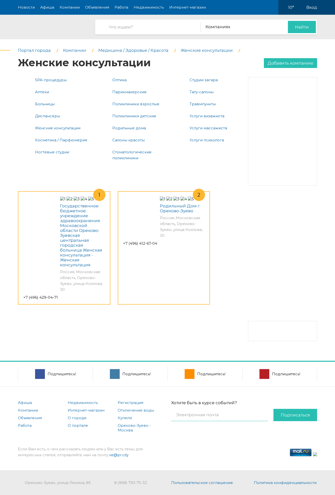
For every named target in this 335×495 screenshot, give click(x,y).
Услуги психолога (207, 140)
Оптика (119, 80)
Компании (70, 7)
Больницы (45, 104)
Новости (26, 7)
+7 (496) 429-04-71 (40, 297)
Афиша (47, 7)
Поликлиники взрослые (135, 104)
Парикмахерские (129, 92)
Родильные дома (129, 128)
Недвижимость (149, 7)
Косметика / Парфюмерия (61, 140)
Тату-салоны (202, 92)
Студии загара (204, 80)
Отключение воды (136, 410)
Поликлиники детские (134, 116)
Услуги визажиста (207, 116)
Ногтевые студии (52, 152)
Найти (302, 27)
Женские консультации (57, 128)
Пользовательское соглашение (202, 482)
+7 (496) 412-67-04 (140, 243)
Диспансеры (47, 116)
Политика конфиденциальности (285, 482)
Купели (125, 417)
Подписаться (295, 415)
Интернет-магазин (187, 7)
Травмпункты (203, 104)
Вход (311, 7)
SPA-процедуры (51, 80)
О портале (78, 425)
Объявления (97, 7)
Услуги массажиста (208, 128)
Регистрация (130, 402)
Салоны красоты (128, 140)
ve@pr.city (119, 455)
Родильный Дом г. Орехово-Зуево (180, 208)
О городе (77, 417)
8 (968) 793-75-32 (130, 482)
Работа (121, 7)
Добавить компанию (290, 63)
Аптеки (42, 92)
